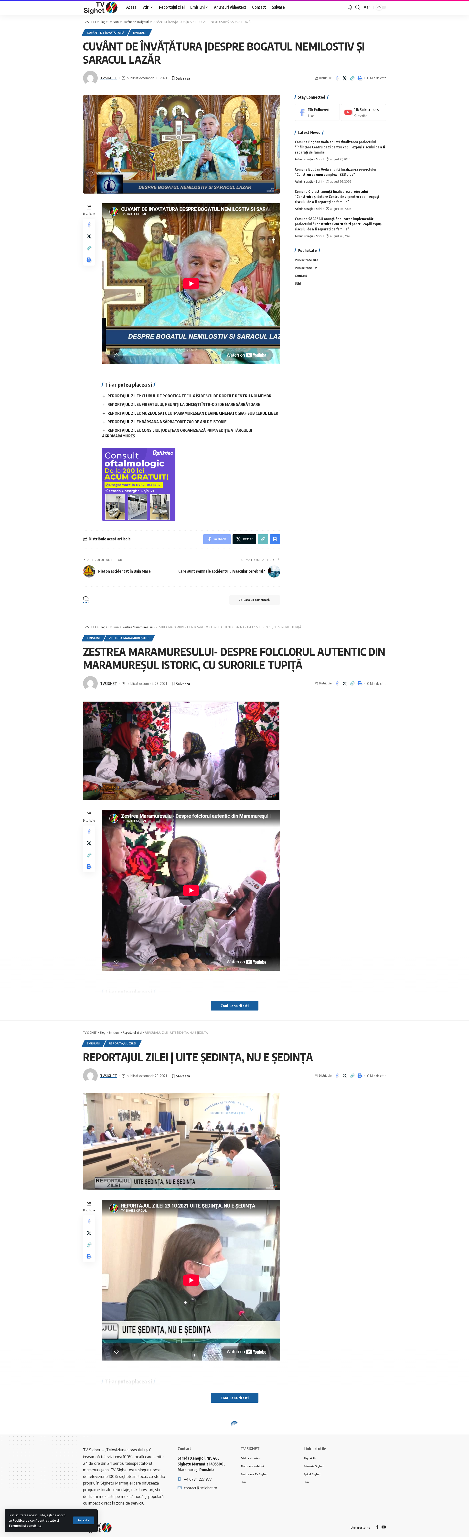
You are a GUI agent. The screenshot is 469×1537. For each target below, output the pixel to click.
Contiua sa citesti (235, 1005)
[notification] (350, 7)
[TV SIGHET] (100, 7)
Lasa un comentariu (257, 600)
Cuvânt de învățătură (106, 32)
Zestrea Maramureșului (129, 638)
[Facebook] (317, 112)
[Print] (359, 78)
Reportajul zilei (122, 1043)
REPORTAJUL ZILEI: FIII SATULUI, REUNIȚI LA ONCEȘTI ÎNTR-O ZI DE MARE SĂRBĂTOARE (183, 404)
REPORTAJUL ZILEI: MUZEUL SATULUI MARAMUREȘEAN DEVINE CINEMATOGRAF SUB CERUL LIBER (192, 413)
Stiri (318, 159)
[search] (357, 7)
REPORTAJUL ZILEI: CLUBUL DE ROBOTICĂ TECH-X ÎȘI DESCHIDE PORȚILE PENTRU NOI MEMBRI (189, 395)
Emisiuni (140, 32)
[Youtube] (363, 112)
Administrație (304, 159)
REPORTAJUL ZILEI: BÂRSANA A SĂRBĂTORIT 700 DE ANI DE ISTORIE (166, 421)
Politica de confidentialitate (34, 1520)
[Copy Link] (352, 78)
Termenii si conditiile (25, 1525)
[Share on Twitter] (344, 78)
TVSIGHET (108, 78)
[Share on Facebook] (336, 78)
